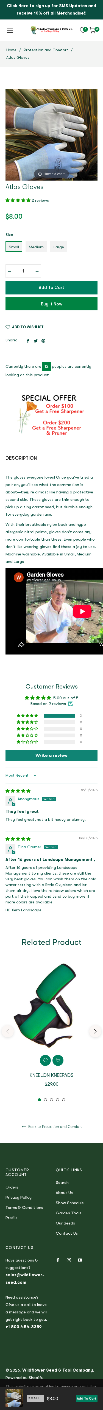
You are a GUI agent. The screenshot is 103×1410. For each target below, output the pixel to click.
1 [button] (39, 1099)
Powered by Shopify (24, 1377)
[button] (18, 200)
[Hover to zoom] (51, 133)
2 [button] (45, 1099)
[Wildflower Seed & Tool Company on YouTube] (80, 1259)
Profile (11, 1217)
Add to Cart (86, 1398)
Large (59, 247)
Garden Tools (68, 1212)
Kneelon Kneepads (51, 1075)
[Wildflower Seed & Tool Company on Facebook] (58, 1259)
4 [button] (57, 1099)
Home (11, 50)
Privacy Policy (18, 1197)
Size (9, 234)
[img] (17, 790)
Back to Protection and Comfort (54, 1126)
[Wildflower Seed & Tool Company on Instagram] (69, 1259)
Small (14, 247)
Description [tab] (21, 458)
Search (62, 1182)
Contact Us (67, 1233)
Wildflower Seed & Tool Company (57, 1370)
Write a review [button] (51, 755)
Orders (11, 1187)
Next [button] (95, 1031)
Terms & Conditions (24, 1207)
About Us (64, 1192)
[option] (51, 1031)
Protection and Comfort (46, 50)
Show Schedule (70, 1202)
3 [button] (51, 1099)
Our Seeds (65, 1223)
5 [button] (63, 1099)
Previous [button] (8, 1031)
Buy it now (51, 304)
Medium (36, 247)
